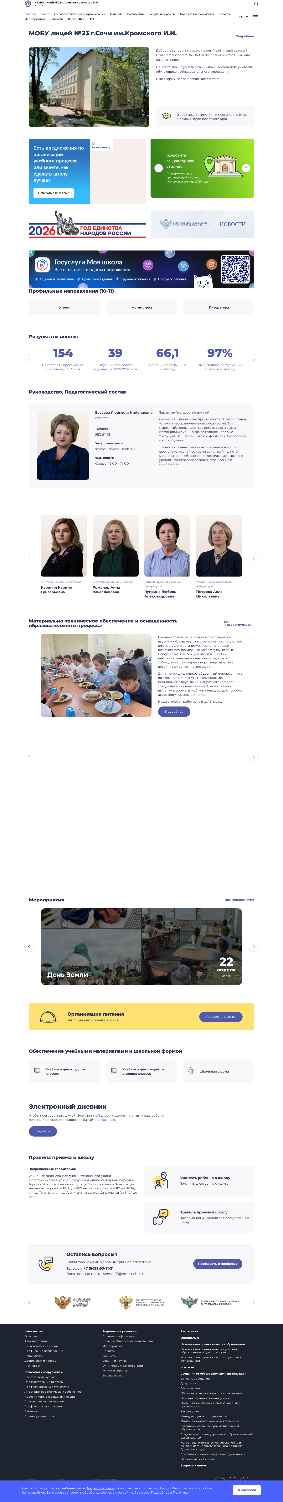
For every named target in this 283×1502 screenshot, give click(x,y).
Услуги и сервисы (162, 14)
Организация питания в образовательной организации (210, 1404)
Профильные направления (43, 1351)
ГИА (92, 19)
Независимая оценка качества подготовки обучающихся (211, 1359)
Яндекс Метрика (100, 1488)
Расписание (136, 14)
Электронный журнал (39, 1377)
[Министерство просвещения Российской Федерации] (73, 1302)
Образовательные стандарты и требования (211, 1393)
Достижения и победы (40, 1360)
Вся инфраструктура (238, 623)
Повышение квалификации (44, 1401)
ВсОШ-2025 (76, 19)
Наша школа (33, 1331)
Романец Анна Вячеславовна (106, 589)
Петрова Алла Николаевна (209, 594)
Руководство (190, 1411)
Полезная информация (197, 14)
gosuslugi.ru (106, 1120)
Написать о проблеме (53, 193)
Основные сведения (195, 1378)
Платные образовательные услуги (205, 1398)
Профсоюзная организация (44, 1406)
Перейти (43, 1131)
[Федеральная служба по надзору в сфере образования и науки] (210, 1302)
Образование (190, 1388)
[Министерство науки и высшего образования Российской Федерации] (141, 1302)
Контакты (56, 19)
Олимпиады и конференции (122, 1365)
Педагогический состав (41, 1346)
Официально (190, 1338)
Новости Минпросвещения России (49, 1396)
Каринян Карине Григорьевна (56, 589)
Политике (181, 1492)
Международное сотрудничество (204, 1416)
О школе (116, 14)
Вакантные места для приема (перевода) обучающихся (210, 1427)
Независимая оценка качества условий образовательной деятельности (209, 1350)
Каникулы (109, 1356)
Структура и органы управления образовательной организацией (217, 1436)
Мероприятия (34, 19)
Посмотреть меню (221, 1017)
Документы (189, 1383)
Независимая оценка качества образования (213, 1344)
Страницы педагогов (39, 1416)
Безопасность (112, 1375)
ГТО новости (33, 1365)
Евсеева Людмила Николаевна (124, 412)
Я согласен (247, 1490)
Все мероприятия (239, 900)
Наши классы (34, 1356)
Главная (30, 14)
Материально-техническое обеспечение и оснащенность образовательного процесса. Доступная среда (212, 1446)
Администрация (36, 1341)
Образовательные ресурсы (43, 1382)
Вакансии (31, 1411)
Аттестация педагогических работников (53, 1391)
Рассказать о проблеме (218, 1264)
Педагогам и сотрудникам (43, 1372)
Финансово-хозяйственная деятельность (210, 1421)
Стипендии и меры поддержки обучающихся (213, 1454)
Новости (225, 14)
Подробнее (244, 36)
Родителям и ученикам (119, 1331)
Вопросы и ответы (194, 1465)
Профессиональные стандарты (46, 1387)
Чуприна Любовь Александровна (160, 594)
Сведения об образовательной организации (72, 14)
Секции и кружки (115, 1360)
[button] (256, 4)
